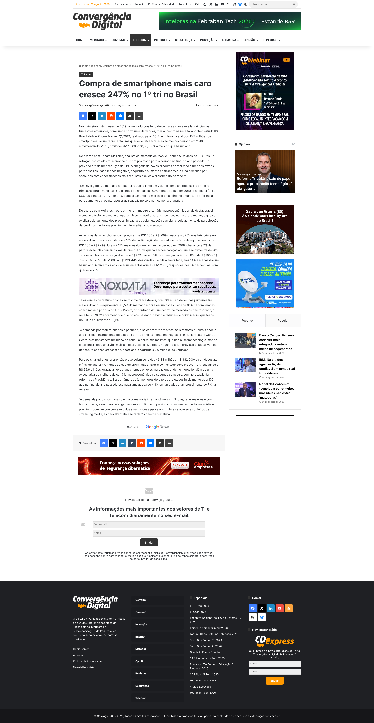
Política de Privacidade (161, 4)
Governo (118, 40)
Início (84, 65)
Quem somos (123, 4)
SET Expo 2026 (199, 605)
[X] (92, 116)
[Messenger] (120, 116)
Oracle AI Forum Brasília (205, 652)
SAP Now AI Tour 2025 (204, 674)
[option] (265, 171)
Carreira (229, 40)
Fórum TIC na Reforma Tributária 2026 (214, 634)
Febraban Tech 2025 (203, 680)
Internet (161, 40)
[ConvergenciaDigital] (102, 21)
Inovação (207, 40)
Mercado (97, 40)
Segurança (183, 40)
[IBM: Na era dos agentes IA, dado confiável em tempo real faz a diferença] (245, 365)
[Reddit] (111, 116)
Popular (283, 320)
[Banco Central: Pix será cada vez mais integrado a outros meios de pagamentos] (245, 340)
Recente (247, 320)
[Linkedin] (102, 116)
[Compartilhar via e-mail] (130, 116)
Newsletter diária (189, 4)
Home (80, 40)
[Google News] (157, 427)
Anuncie (139, 4)
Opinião (249, 40)
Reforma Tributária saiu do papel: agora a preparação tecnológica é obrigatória (265, 183)
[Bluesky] (240, 4)
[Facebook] (83, 116)
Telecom (139, 40)
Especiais (270, 40)
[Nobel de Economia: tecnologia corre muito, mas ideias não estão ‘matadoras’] (245, 389)
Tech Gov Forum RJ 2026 (206, 646)
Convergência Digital (94, 105)
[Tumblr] (132, 443)
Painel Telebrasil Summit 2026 (209, 628)
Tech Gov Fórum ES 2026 (206, 640)
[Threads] (234, 4)
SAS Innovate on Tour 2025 (207, 658)
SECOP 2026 (198, 611)
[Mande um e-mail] (107, 105)
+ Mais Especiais (200, 686)
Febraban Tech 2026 (203, 692)
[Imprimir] (139, 116)
